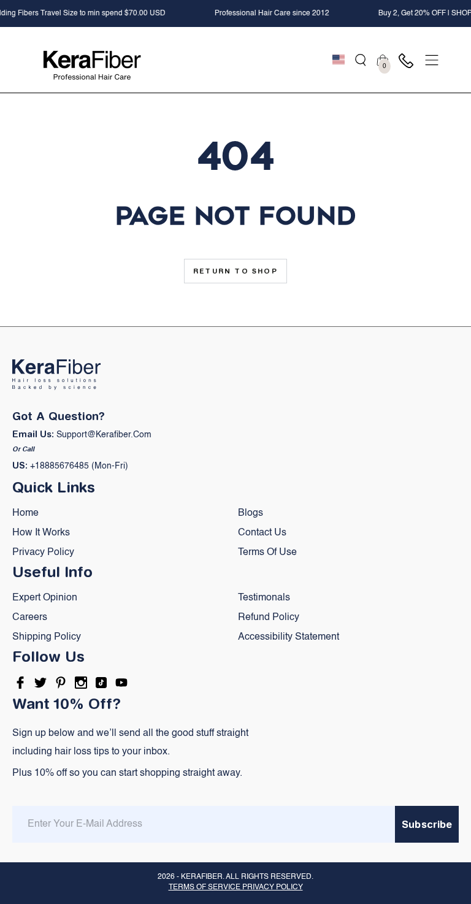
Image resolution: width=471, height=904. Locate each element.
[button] (360, 60)
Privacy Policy (43, 552)
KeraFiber (202, 877)
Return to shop (235, 271)
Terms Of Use (267, 552)
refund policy (268, 617)
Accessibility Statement (288, 637)
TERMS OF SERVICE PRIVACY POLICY (236, 887)
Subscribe (427, 824)
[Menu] (431, 60)
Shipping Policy (46, 637)
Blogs (250, 513)
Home (25, 513)
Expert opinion (44, 598)
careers (29, 617)
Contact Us (262, 533)
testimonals (264, 598)
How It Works (41, 533)
